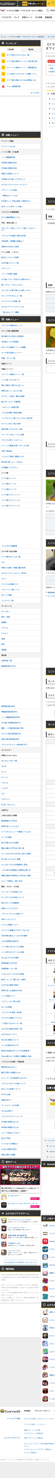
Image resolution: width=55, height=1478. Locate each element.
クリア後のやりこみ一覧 (10, 556)
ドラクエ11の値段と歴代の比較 (13, 235)
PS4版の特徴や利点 (9, 168)
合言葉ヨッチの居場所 (10, 341)
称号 (3, 644)
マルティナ (5, 799)
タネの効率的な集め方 (10, 941)
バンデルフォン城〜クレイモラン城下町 (17, 418)
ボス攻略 (38, 17)
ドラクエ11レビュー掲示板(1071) (14, 744)
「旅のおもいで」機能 (10, 312)
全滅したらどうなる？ (10, 908)
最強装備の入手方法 (9, 820)
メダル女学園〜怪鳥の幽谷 (11, 412)
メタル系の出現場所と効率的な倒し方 (16, 870)
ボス (3, 562)
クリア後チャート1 (8, 478)
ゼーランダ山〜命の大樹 (10, 423)
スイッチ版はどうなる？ (10, 1132)
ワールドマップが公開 (10, 1105)
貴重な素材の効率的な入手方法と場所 (16, 875)
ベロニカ (4, 782)
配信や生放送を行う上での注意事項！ (16, 1050)
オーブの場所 (6, 837)
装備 (3, 638)
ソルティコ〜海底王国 (10, 407)
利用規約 (27, 1411)
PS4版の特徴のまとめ (10, 1121)
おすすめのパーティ (9, 1034)
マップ (16, 17)
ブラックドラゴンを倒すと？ (12, 913)
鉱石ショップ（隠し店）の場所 (13, 979)
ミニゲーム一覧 (7, 600)
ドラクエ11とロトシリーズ (11, 1116)
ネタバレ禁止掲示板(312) (11, 733)
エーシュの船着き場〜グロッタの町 (15, 445)
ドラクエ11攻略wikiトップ (11, 325)
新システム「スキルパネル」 (12, 284)
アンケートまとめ (8, 146)
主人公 (4, 766)
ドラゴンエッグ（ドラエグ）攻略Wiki (37, 1449)
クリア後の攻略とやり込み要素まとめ (21, 80)
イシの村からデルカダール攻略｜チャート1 (24, 73)
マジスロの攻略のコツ (10, 584)
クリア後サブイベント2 (10, 500)
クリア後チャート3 (8, 489)
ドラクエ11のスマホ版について (13, 1083)
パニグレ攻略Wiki (30, 1453)
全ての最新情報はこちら (10, 217)
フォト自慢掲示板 (14, 86)
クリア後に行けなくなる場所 (12, 946)
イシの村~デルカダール (10, 379)
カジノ (4, 578)
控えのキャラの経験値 (10, 902)
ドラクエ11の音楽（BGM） (12, 1012)
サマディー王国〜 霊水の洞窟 (12, 396)
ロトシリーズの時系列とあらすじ (14, 1078)
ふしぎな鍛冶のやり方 (10, 1045)
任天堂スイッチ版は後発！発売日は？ (16, 201)
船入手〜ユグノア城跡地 (10, 401)
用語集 (4, 649)
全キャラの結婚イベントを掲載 (13, 347)
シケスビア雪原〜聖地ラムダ (12, 456)
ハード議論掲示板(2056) (10, 717)
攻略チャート (27, 17)
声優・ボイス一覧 (8, 358)
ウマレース (5, 268)
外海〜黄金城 (6, 451)
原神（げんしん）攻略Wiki (33, 1438)
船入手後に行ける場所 (10, 842)
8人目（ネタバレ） (8, 804)
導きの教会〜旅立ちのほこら (12, 385)
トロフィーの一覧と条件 (10, 1001)
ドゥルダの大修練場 (9, 546)
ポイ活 (17, 3)
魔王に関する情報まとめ (10, 1072)
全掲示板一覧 (6, 660)
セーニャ (4, 777)
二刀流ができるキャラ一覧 (11, 1023)
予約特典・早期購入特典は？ (12, 241)
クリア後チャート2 (8, 483)
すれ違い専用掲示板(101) (11, 722)
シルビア (4, 788)
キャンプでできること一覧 (11, 295)
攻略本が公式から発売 (10, 246)
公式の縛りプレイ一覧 (10, 262)
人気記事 (10, 49)
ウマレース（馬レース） (10, 589)
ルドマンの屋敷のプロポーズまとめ (15, 930)
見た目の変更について (10, 1039)
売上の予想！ (6, 1138)
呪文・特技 (5, 616)
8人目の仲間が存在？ (9, 1149)
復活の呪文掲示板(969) (10, 739)
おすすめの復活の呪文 (10, 985)
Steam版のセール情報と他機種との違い (17, 1056)
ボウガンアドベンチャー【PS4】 (14, 573)
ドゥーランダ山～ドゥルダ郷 (12, 434)
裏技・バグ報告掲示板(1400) (12, 728)
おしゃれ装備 (6, 1007)
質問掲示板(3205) (8, 706)
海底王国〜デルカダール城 (11, 429)
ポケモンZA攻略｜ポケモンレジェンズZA (39, 1419)
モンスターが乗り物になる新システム (16, 290)
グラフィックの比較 (9, 190)
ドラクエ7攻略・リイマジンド (35, 1424)
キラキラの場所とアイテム (11, 1017)
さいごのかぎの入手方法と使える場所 (16, 853)
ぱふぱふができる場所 (10, 957)
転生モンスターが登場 (10, 257)
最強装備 (48, 17)
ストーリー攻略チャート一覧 (12, 374)
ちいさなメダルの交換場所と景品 (14, 864)
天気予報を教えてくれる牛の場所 (14, 935)
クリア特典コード (8, 996)
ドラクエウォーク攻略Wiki (33, 1433)
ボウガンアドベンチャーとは (12, 306)
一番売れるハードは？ (10, 195)
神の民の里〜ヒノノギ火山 (11, 462)
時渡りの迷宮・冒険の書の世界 (13, 567)
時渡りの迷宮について (10, 173)
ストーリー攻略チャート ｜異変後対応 (22, 67)
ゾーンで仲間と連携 (9, 273)
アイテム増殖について (10, 924)
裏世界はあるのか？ (9, 1067)
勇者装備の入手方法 (9, 963)
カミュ (4, 771)
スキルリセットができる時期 (12, 974)
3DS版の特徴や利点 (9, 162)
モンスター (5, 611)
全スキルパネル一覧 (9, 760)
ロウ (3, 793)
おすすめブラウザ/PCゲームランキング (21, 1262)
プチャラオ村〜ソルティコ (11, 440)
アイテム (4, 627)
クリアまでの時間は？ (10, 1143)
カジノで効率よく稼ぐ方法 (11, 881)
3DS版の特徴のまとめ (10, 1127)
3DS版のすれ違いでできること (13, 179)
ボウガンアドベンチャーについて (14, 184)
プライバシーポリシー (42, 1411)
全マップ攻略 (6, 595)
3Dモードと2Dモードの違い (12, 206)
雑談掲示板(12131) (8, 666)
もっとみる (35, 92)
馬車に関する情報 (8, 1154)
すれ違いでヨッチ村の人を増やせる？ (16, 279)
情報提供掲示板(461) (9, 711)
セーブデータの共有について (12, 897)
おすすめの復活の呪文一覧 (11, 1028)
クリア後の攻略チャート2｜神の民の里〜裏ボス (24, 61)
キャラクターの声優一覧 (10, 301)
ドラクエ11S (6, 17)
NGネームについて (8, 919)
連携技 (4, 622)
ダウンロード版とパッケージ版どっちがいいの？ (18, 229)
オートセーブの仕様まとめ (11, 891)
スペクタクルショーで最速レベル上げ (16, 831)
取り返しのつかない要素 (10, 859)
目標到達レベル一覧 (9, 968)
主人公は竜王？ (7, 1110)
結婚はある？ (6, 1100)
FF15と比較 (6, 1094)
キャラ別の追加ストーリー (11, 352)
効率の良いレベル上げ (10, 826)
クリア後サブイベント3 (10, 505)
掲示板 (30, 49)
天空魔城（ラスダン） (10, 467)
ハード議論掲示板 (8, 157)
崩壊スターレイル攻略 (32, 1430)
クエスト (4, 633)
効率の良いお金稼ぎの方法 (11, 990)
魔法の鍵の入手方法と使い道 (12, 848)
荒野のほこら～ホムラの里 (11, 390)
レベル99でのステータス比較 (12, 952)
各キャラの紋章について (10, 1089)
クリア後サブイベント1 (10, 494)
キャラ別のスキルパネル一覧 (18, 55)
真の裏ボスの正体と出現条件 (12, 336)
